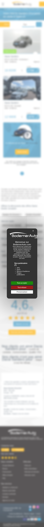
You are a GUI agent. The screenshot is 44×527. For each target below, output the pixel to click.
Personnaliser (22, 292)
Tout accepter (22, 283)
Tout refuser (22, 287)
